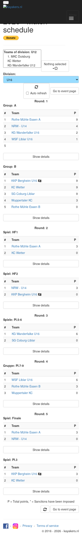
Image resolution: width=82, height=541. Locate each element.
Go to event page (64, 91)
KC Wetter (18, 187)
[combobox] (55, 66)
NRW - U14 (19, 126)
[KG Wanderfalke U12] (22, 65)
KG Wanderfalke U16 (25, 132)
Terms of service (48, 525)
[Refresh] (45, 509)
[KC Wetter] (22, 61)
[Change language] (6, 2)
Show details (41, 156)
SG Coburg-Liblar (23, 194)
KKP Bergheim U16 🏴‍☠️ (26, 180)
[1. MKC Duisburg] (22, 56)
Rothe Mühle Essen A (26, 119)
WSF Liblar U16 (22, 139)
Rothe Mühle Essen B (25, 207)
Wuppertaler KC (21, 200)
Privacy (27, 525)
